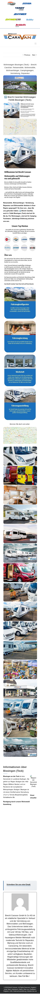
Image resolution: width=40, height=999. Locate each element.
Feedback (33, 989)
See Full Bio (23, 976)
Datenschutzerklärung (19, 991)
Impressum (15, 989)
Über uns (26, 989)
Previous (27, 55)
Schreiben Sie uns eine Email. (19, 884)
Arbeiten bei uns (32, 991)
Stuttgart (19, 781)
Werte (21, 989)
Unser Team (7, 989)
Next (33, 55)
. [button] (9, 221)
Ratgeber (6, 991)
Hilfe (11, 991)
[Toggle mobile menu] (36, 43)
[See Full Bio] (29, 976)
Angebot (33, 987)
